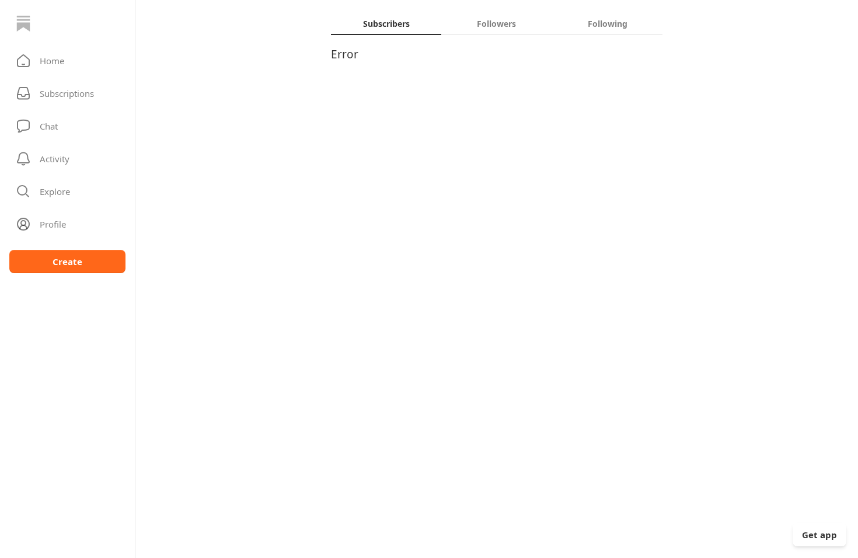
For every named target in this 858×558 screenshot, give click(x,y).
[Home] (23, 23)
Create (67, 261)
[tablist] (496, 23)
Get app (819, 534)
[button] (67, 61)
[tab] (386, 23)
